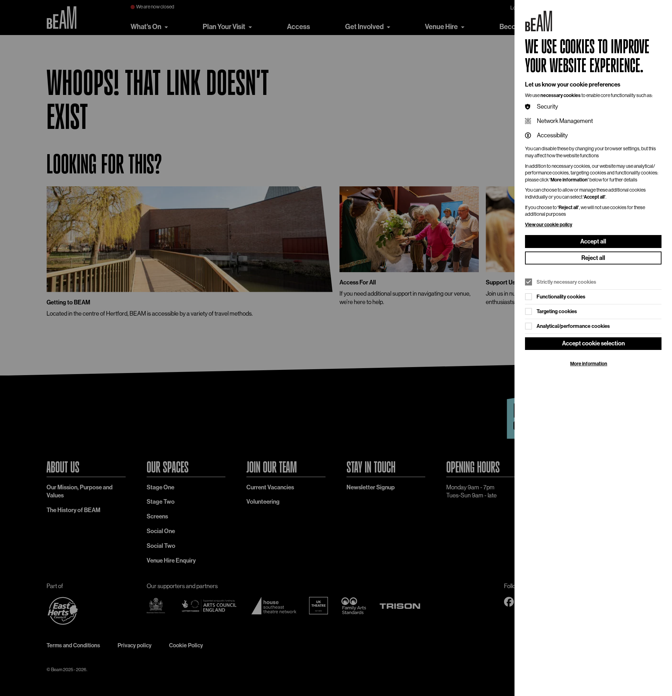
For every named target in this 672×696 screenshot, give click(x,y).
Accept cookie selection (593, 343)
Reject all (593, 257)
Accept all (593, 241)
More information (588, 364)
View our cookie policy (548, 225)
